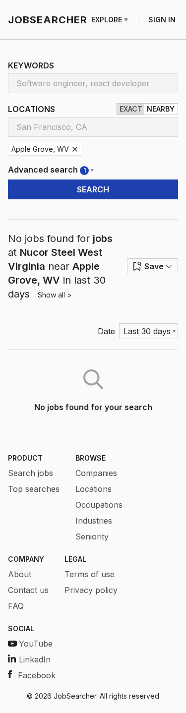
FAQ (16, 606)
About (19, 574)
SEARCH (93, 189)
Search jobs (30, 473)
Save (154, 266)
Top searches (34, 489)
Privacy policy (91, 590)
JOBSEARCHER (47, 20)
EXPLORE (106, 19)
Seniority (92, 536)
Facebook (37, 675)
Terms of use (89, 574)
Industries (93, 521)
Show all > (55, 295)
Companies (96, 473)
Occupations (99, 505)
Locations (93, 489)
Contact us (28, 590)
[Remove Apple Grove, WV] (75, 149)
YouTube (36, 644)
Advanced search (47, 170)
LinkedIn (35, 659)
